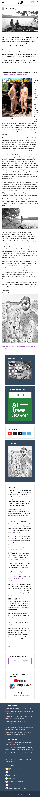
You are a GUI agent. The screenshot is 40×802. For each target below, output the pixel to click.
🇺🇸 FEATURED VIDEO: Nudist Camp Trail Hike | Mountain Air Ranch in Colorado (19, 717)
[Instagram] (20, 433)
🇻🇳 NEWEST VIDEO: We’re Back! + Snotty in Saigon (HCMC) (19, 723)
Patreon (28, 574)
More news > (12, 647)
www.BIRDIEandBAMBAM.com (20, 695)
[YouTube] (10, 433)
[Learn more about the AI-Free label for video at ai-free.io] (20, 406)
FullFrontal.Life (29, 794)
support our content (16, 499)
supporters (28, 618)
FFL (6, 753)
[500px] (24, 433)
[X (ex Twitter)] (15, 433)
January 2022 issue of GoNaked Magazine (14, 74)
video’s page (15, 618)
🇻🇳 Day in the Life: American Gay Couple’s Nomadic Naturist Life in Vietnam (18, 733)
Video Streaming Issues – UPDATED (21, 753)
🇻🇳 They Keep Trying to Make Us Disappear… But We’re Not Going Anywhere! (19, 728)
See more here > (21, 518)
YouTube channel (19, 578)
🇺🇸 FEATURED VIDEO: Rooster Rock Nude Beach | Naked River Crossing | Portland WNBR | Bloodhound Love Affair (19, 711)
